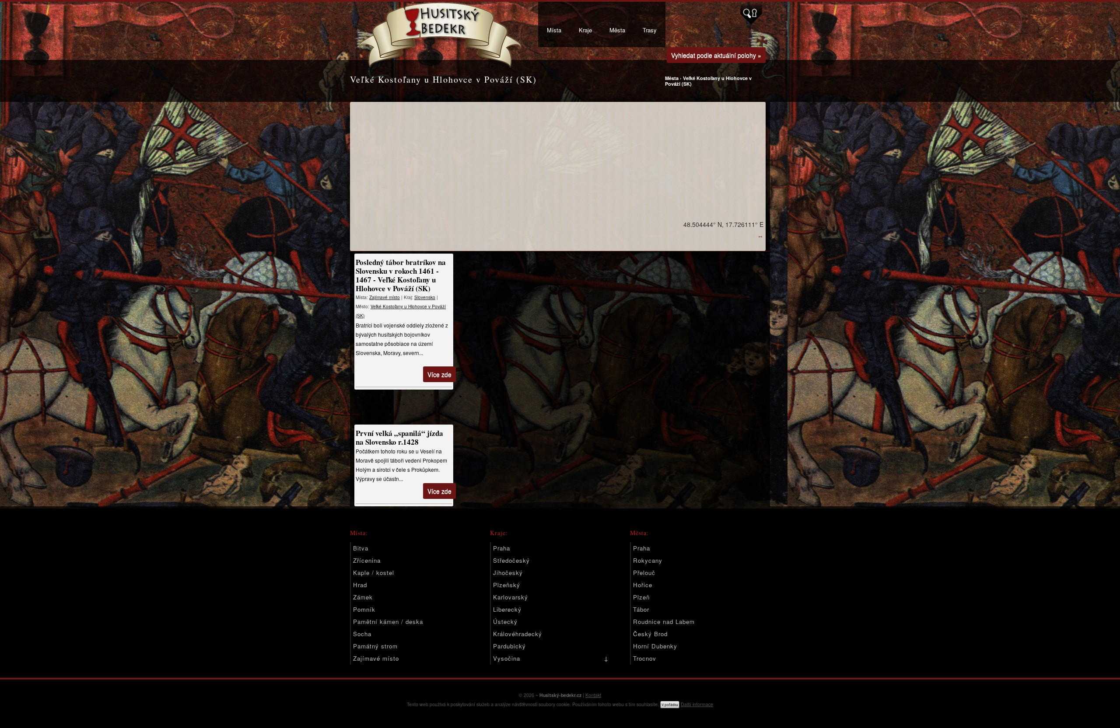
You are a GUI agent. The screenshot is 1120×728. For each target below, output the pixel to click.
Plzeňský (506, 585)
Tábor (641, 609)
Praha (501, 548)
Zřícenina (367, 560)
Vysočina (506, 658)
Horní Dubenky (655, 646)
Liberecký (507, 609)
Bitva (360, 548)
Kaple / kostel (373, 572)
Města (617, 30)
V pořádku (670, 704)
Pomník (364, 609)
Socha (362, 634)
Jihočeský (508, 572)
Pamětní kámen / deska (388, 621)
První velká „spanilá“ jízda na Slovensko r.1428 (399, 437)
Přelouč (644, 572)
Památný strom (375, 646)
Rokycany (647, 560)
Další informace (697, 704)
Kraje (585, 30)
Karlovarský (510, 597)
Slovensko (424, 297)
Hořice (642, 585)
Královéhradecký (517, 634)
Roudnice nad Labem (664, 621)
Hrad (360, 585)
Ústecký (505, 621)
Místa (554, 30)
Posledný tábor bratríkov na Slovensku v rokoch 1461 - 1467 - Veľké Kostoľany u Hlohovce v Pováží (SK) (401, 275)
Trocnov (644, 658)
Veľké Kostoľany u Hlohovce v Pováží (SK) (708, 81)
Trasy (650, 30)
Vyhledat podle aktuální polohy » (716, 55)
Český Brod (650, 634)
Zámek (363, 597)
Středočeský (511, 560)
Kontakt (593, 695)
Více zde (439, 374)
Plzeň (641, 597)
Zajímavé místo (384, 297)
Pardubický (509, 646)
